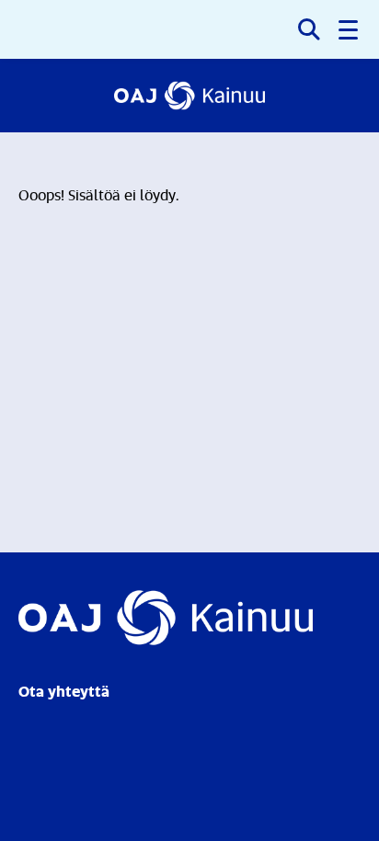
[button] (350, 29)
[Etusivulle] (190, 95)
